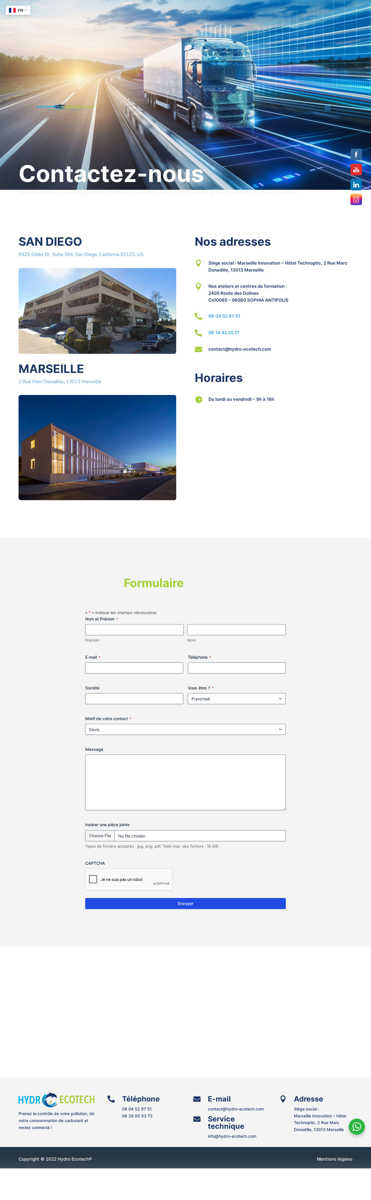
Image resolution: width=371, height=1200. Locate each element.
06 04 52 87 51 (224, 316)
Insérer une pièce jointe (107, 824)
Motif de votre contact (108, 718)
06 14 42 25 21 (223, 332)
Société (92, 687)
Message (94, 749)
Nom (191, 640)
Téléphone (199, 657)
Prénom (92, 640)
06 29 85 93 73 (137, 1115)
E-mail (92, 657)
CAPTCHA (95, 863)
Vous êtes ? (201, 687)
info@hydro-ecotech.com (232, 1136)
